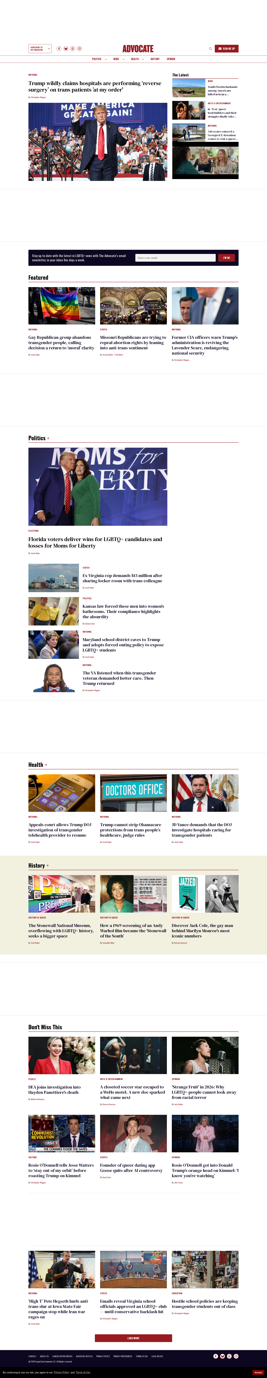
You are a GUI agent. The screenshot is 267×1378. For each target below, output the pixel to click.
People (32, 1079)
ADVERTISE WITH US (84, 1356)
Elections (33, 530)
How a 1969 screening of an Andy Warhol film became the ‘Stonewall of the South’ (133, 930)
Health (135, 59)
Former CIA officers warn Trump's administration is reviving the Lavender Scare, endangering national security (205, 345)
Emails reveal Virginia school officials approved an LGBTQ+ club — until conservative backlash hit (133, 1306)
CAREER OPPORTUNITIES (62, 1356)
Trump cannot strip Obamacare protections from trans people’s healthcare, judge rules (130, 830)
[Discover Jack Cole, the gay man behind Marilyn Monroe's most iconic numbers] (205, 893)
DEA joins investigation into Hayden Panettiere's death (54, 1089)
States (103, 329)
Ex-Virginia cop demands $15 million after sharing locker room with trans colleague (122, 578)
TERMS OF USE (142, 1356)
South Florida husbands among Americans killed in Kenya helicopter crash (222, 92)
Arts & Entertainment (219, 103)
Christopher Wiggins (38, 97)
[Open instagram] (79, 48)
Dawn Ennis (107, 1177)
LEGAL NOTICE (157, 1356)
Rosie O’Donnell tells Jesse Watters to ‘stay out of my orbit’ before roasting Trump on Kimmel (61, 1170)
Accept (258, 1372)
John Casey (178, 1182)
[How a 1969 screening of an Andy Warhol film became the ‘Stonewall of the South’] (133, 893)
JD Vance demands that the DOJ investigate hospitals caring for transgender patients (202, 830)
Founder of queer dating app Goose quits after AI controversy (131, 1167)
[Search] (210, 48)
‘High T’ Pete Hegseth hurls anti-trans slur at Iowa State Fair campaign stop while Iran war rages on (58, 1309)
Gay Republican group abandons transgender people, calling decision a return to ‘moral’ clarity (61, 342)
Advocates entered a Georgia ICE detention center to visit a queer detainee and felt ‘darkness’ (222, 139)
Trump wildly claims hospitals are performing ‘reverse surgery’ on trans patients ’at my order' (94, 86)
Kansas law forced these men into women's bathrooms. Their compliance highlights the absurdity (123, 611)
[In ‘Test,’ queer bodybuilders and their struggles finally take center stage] (188, 110)
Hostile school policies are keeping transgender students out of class (205, 1303)
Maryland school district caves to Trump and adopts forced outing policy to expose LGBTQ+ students (123, 645)
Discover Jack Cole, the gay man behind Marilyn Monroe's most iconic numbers (202, 930)
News (116, 59)
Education (177, 1293)
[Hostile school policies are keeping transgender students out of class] (205, 1269)
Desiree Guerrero (180, 942)
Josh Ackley (178, 1104)
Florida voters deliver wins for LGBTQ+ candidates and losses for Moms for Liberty (95, 542)
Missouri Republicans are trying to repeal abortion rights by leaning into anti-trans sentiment (133, 342)
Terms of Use (83, 1372)
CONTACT (32, 1356)
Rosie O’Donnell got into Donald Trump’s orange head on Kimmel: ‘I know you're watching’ (205, 1170)
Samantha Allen (108, 942)
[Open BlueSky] (65, 48)
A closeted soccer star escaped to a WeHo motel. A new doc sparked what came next (132, 1092)
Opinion (171, 59)
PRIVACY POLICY (103, 1356)
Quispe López (90, 623)
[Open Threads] (72, 48)
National (33, 74)
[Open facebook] (59, 48)
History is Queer (37, 917)
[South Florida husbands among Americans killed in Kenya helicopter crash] (188, 87)
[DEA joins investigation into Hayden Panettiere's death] (61, 1055)
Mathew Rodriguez (37, 1099)
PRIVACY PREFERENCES (122, 1356)
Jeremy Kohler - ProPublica (113, 354)
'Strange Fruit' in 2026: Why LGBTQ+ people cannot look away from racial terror (204, 1092)
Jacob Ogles (35, 354)
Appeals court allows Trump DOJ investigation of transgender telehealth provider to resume (59, 830)
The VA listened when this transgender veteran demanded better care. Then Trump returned (119, 678)
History (155, 59)
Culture (32, 1157)
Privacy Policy (61, 1372)
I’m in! (226, 258)
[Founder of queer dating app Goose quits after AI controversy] (133, 1133)
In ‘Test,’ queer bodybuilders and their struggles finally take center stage (222, 114)
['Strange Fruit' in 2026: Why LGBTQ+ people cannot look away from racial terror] (205, 1055)
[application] (205, 160)
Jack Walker (35, 942)
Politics (96, 59)
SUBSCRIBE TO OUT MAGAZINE (36, 48)
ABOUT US (44, 1356)
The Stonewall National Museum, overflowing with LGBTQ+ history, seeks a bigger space (61, 930)
